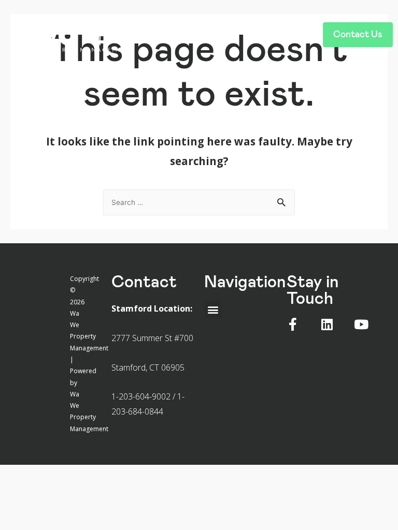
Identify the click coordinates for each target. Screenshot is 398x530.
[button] (222, 31)
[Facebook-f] (293, 324)
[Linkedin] (327, 324)
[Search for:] (199, 201)
